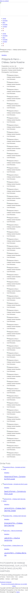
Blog (4, 22)
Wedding (4, 55)
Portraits (5, 24)
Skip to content (4, 1)
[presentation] (15, 468)
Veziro (18, 592)
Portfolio (5, 20)
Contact (5, 26)
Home (4, 18)
